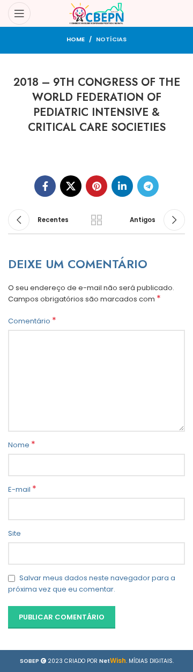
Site (14, 533)
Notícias (111, 39)
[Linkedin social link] (122, 186)
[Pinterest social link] (96, 186)
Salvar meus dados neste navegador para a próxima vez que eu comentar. (91, 583)
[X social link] (70, 186)
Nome (21, 445)
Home (75, 39)
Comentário (32, 321)
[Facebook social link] (45, 186)
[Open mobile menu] (19, 13)
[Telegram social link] (148, 186)
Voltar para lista (96, 220)
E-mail (22, 489)
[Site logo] (96, 13)
